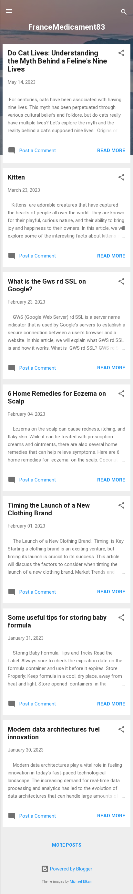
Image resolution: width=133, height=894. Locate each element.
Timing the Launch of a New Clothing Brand (49, 509)
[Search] (124, 13)
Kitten (16, 177)
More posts (66, 845)
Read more (111, 150)
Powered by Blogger (70, 869)
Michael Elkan (81, 881)
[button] (121, 54)
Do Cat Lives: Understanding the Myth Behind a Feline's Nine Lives (57, 61)
